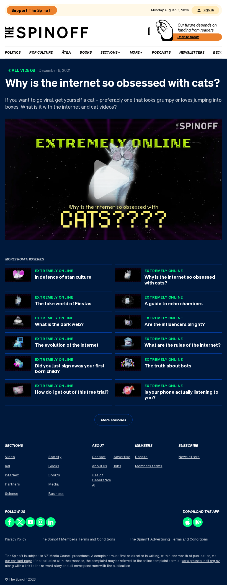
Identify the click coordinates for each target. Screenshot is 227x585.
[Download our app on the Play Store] (198, 525)
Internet (12, 474)
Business (56, 493)
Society (54, 456)
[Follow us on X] (20, 525)
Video (10, 456)
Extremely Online (54, 270)
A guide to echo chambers (174, 303)
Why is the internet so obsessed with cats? (180, 279)
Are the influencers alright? (175, 324)
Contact (99, 456)
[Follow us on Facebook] (10, 525)
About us (99, 465)
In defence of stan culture (63, 277)
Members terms (148, 465)
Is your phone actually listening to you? (181, 394)
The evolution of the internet (67, 345)
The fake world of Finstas (63, 303)
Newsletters (191, 52)
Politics (12, 52)
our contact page (18, 561)
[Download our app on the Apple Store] (188, 525)
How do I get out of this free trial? (72, 392)
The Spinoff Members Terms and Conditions (77, 539)
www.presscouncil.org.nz (201, 561)
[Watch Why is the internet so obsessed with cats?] (113, 179)
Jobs (117, 465)
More (135, 52)
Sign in (208, 10)
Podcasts (161, 52)
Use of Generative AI (101, 479)
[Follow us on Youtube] (30, 525)
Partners (12, 484)
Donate (141, 456)
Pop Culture (41, 52)
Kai (7, 465)
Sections (108, 52)
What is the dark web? (59, 324)
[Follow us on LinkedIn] (51, 525)
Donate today (188, 37)
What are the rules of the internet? (183, 345)
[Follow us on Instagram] (41, 525)
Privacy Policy (15, 539)
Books (86, 52)
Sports (54, 474)
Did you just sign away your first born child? (70, 368)
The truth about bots (168, 365)
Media (53, 484)
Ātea (66, 52)
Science (11, 493)
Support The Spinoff (32, 10)
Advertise (122, 456)
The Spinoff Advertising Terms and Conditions (168, 539)
